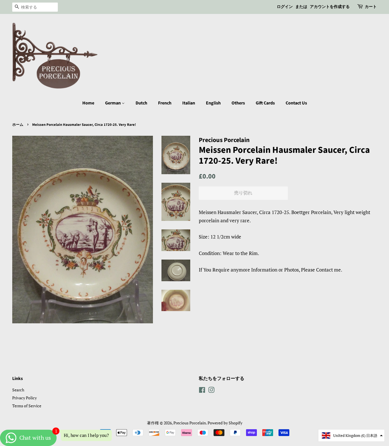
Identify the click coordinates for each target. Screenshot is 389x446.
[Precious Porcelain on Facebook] (202, 391)
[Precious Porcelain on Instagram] (211, 391)
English (213, 103)
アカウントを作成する (330, 7)
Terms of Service (26, 405)
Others (238, 103)
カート (371, 7)
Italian (188, 103)
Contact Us (296, 103)
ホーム (17, 124)
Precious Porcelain (189, 423)
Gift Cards (265, 103)
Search (18, 389)
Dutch (141, 103)
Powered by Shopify (225, 423)
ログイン (285, 7)
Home (88, 103)
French (164, 103)
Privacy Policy (24, 397)
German (113, 103)
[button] (351, 435)
